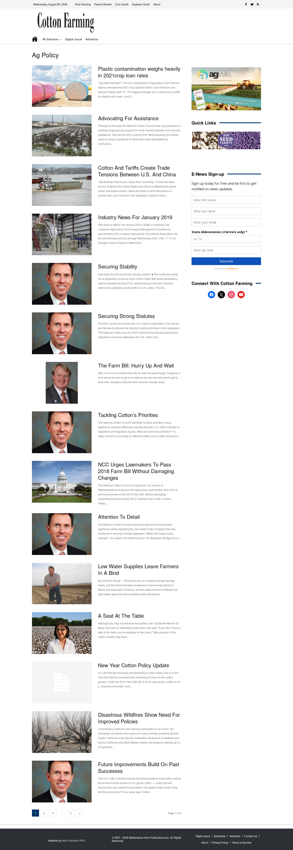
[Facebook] (246, 4)
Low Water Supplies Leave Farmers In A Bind (138, 569)
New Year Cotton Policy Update (133, 665)
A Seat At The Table (121, 615)
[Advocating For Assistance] (62, 135)
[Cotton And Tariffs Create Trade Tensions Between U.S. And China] (62, 185)
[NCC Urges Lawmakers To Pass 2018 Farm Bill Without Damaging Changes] (62, 482)
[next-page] (79, 813)
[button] (251, 39)
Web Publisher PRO (73, 840)
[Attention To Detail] (62, 534)
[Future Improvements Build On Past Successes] (62, 781)
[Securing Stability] (62, 284)
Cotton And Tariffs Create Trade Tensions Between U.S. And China (137, 171)
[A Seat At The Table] (62, 633)
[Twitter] (252, 4)
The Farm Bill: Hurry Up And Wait (136, 365)
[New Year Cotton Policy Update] (62, 682)
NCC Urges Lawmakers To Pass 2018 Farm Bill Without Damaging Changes (136, 470)
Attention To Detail (119, 516)
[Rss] (258, 4)
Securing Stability (117, 266)
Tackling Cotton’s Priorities (128, 414)
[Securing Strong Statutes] (62, 333)
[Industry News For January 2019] (62, 234)
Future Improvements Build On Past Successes (138, 767)
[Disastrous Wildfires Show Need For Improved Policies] (62, 732)
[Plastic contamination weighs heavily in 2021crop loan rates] (62, 86)
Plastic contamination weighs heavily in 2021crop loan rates (139, 72)
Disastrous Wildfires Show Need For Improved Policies (139, 718)
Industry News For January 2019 (135, 217)
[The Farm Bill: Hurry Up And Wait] (62, 383)
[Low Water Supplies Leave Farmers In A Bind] (62, 583)
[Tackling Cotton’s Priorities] (62, 432)
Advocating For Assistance (128, 118)
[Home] (35, 39)
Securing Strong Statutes (126, 315)
